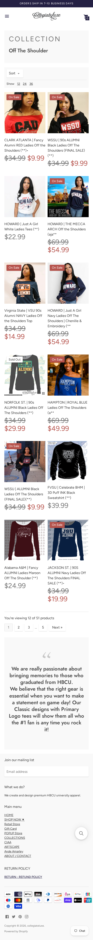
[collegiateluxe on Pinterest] (20, 916)
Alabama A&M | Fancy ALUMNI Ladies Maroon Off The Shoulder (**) (22, 573)
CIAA (7, 842)
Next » (57, 627)
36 (31, 84)
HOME (8, 815)
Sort (12, 73)
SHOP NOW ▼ (14, 819)
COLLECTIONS (14, 838)
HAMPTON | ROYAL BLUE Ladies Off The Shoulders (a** (67, 407)
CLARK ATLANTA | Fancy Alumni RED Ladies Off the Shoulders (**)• (24, 145)
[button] (81, 833)
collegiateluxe (35, 925)
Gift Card (10, 829)
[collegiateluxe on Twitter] (13, 916)
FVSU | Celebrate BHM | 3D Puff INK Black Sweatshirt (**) (66, 492)
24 (25, 84)
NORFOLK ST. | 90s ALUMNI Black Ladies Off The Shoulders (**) (23, 407)
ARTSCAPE (11, 847)
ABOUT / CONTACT (17, 856)
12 (18, 84)
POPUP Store (13, 833)
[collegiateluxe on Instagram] (26, 916)
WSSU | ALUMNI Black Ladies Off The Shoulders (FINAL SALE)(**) (23, 494)
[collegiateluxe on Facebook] (7, 916)
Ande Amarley (13, 851)
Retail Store (12, 824)
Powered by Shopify (16, 931)
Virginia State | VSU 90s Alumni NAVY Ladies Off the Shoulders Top (23, 315)
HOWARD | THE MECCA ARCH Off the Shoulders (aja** (67, 229)
